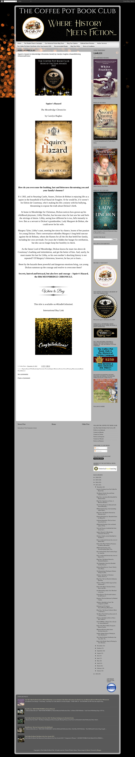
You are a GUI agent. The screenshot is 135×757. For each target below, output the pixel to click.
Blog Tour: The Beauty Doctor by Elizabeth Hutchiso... (105, 560)
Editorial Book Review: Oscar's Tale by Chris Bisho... (106, 567)
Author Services (102, 43)
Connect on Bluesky (98, 432)
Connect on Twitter (98, 434)
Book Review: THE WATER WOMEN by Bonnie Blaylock (40, 709)
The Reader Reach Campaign (33, 43)
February (99, 668)
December (99, 487)
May (98, 661)
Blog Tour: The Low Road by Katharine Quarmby (107, 579)
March (99, 666)
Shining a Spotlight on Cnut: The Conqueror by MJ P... (105, 603)
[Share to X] (46, 366)
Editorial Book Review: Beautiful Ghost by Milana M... (107, 517)
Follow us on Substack (99, 430)
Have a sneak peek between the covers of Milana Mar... (107, 540)
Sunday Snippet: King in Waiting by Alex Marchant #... (106, 634)
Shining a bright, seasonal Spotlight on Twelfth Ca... (106, 536)
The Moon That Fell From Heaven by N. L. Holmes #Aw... (107, 614)
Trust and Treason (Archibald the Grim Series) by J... (106, 528)
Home (19, 43)
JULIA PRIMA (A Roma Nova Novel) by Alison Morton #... (106, 622)
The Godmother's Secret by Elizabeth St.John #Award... (106, 564)
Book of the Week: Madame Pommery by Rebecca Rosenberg (106, 544)
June (98, 658)
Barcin (88, 750)
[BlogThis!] (44, 366)
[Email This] (42, 366)
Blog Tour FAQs (75, 46)
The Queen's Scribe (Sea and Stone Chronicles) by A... (105, 493)
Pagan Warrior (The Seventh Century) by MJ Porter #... (106, 595)
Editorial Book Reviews (87, 43)
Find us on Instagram (98, 436)
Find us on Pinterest (98, 441)
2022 (97, 674)
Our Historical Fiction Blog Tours (54, 43)
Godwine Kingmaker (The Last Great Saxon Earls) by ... (106, 521)
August (99, 653)
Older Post (85, 424)
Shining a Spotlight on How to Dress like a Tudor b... (106, 618)
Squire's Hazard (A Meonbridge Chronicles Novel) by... (105, 532)
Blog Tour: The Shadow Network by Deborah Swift (106, 513)
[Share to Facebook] (47, 366)
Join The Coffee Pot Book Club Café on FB (104, 428)
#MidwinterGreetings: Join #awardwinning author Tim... (105, 548)
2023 (97, 485)
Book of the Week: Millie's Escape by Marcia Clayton (106, 626)
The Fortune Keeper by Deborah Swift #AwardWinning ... (106, 505)
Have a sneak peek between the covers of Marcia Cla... (107, 556)
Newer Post (21, 424)
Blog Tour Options (72, 43)
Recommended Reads (61, 46)
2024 (97, 482)
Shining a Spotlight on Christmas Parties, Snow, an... (105, 575)
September (100, 651)
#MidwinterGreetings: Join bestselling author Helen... (106, 509)
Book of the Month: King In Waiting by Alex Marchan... (107, 641)
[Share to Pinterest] (49, 366)
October (99, 648)
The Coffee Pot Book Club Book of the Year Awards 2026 (34, 46)
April (98, 663)
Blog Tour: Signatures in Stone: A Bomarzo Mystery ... (105, 501)
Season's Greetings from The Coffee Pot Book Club (107, 489)
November (100, 646)
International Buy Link (53, 310)
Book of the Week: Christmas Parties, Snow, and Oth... (106, 587)
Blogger (99, 750)
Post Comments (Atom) (31, 428)
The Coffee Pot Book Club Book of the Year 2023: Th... (106, 638)
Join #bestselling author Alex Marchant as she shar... (107, 591)
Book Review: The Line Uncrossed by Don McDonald (39, 727)
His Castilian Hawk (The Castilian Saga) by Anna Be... (107, 552)
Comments (98, 451)
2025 (97, 480)
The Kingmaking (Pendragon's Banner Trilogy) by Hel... (106, 571)
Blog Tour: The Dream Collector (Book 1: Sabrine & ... (107, 610)
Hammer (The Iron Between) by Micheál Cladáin (107, 599)
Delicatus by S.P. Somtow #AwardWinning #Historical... (105, 606)
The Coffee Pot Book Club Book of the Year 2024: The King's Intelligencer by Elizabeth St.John (49, 718)
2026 (97, 477)
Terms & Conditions (89, 46)
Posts (97, 448)
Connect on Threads (98, 439)
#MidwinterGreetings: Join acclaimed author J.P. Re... (106, 525)
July (98, 656)
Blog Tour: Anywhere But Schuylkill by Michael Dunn (107, 497)
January (99, 671)
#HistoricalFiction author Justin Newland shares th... (105, 630)
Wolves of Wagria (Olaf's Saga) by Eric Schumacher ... (107, 583)
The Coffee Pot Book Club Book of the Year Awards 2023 (39, 736)
